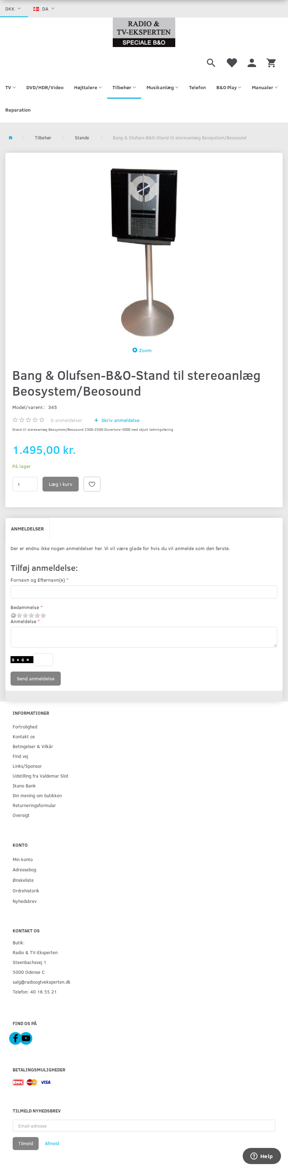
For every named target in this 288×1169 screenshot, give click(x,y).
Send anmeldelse (35, 678)
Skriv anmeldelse (119, 420)
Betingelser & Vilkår (33, 746)
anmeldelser (67, 420)
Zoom (145, 350)
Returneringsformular (34, 805)
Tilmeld (25, 1143)
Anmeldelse (23, 621)
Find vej (20, 756)
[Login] (251, 62)
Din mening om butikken (37, 795)
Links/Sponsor (27, 766)
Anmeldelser (27, 528)
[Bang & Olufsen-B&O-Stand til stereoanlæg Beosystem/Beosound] (144, 253)
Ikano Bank (24, 785)
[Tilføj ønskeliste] (92, 484)
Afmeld (52, 1143)
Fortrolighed (25, 726)
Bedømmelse (25, 607)
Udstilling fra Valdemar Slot (40, 776)
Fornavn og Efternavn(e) (38, 579)
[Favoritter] (231, 62)
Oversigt (21, 815)
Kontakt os (24, 736)
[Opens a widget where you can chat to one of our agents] (261, 1156)
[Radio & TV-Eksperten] (144, 32)
